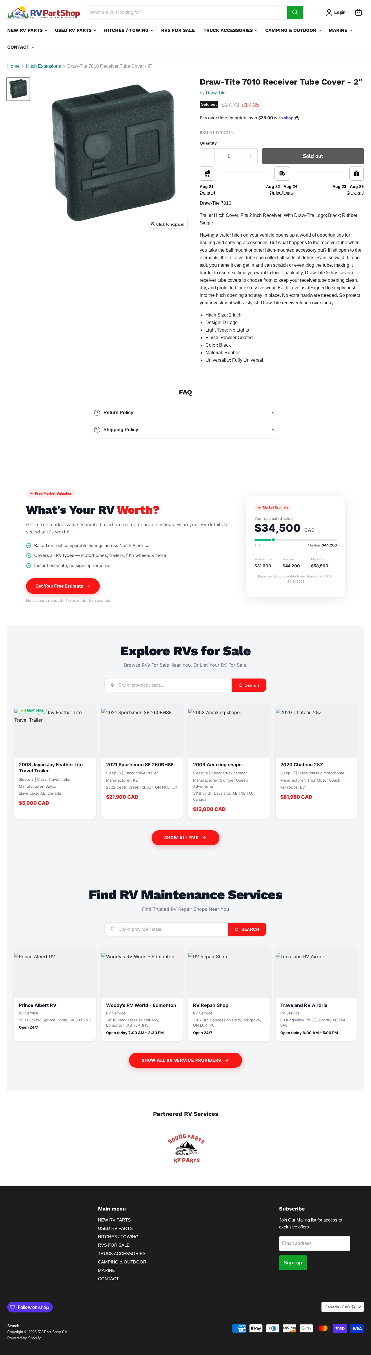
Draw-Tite (216, 92)
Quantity (208, 143)
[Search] (295, 12)
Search (249, 929)
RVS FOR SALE (178, 30)
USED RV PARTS (74, 30)
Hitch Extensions (43, 66)
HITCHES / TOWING (127, 30)
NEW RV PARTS (25, 30)
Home (13, 66)
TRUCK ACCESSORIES (228, 30)
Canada (340, 1307)
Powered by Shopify (24, 1338)
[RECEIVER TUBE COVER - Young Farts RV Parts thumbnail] (18, 89)
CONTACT (19, 47)
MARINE (339, 30)
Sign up (293, 1262)
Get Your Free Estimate (59, 586)
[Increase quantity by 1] (250, 156)
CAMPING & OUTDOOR (291, 30)
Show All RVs (181, 837)
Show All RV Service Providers (181, 1060)
